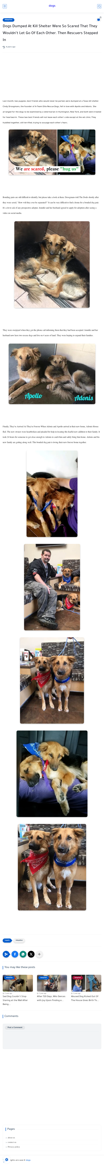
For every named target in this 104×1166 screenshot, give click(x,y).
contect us (12, 1142)
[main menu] (5, 6)
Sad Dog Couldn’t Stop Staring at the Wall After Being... (15, 1000)
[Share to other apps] (39, 954)
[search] (99, 6)
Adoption (8, 20)
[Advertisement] (52, 78)
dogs (52, 6)
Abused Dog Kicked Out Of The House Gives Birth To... (85, 998)
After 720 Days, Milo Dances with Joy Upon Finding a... (51, 998)
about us (11, 1138)
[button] (15, 954)
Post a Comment (15, 1028)
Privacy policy (14, 1147)
